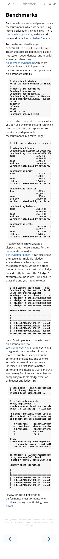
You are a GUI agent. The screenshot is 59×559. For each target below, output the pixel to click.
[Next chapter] (49, 539)
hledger (29, 3)
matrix (21, 522)
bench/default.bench (18, 255)
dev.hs (10, 506)
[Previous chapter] (10, 539)
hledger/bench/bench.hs (20, 63)
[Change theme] (9, 4)
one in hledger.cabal (20, 34)
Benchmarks (21, 14)
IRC (28, 522)
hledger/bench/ (41, 38)
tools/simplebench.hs (18, 347)
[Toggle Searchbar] (14, 4)
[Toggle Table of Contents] (3, 4)
